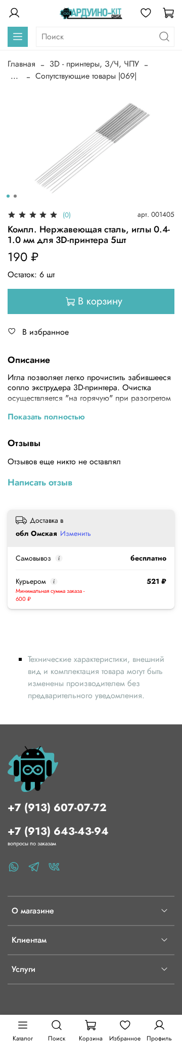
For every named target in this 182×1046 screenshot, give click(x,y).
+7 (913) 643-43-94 (58, 831)
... (14, 76)
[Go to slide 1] (8, 196)
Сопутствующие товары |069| (85, 76)
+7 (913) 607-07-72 (57, 807)
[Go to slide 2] (15, 196)
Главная (21, 64)
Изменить (75, 533)
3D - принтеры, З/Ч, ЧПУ (94, 64)
